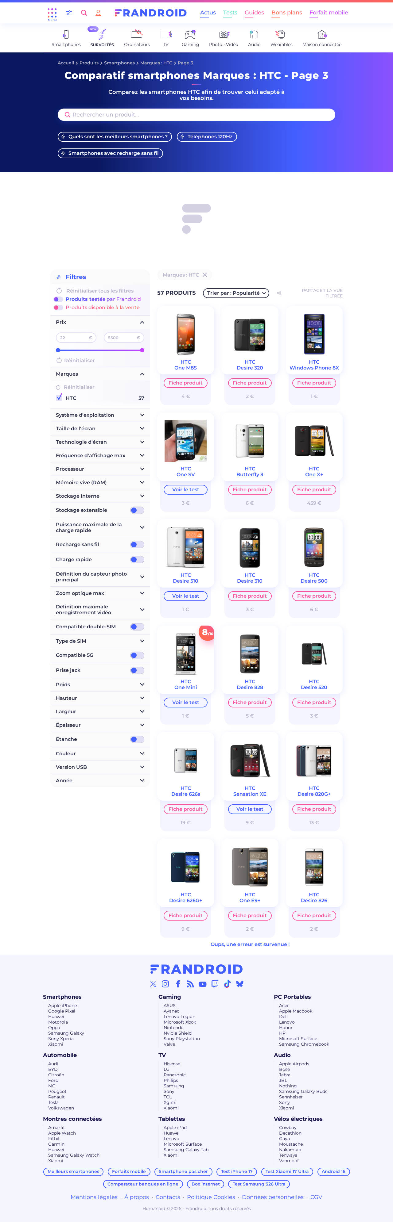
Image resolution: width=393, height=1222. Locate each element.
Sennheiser (291, 1097)
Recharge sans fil (77, 544)
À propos (136, 1197)
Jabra (284, 1075)
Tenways (288, 1155)
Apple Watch (62, 1133)
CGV (316, 1197)
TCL (168, 1097)
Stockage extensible (81, 510)
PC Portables (292, 997)
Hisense (172, 1064)
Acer (284, 1005)
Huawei (56, 1016)
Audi (53, 1064)
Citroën (56, 1075)
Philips (171, 1080)
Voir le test (185, 489)
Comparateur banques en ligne (142, 1184)
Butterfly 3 (249, 474)
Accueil (66, 63)
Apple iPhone (62, 1005)
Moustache (291, 1144)
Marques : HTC (156, 63)
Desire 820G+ (314, 794)
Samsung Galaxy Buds (303, 1091)
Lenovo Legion (179, 1016)
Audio (282, 1055)
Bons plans (286, 12)
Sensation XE (250, 794)
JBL (283, 1080)
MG (52, 1086)
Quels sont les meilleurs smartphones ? (118, 137)
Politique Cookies (211, 1197)
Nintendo (174, 1027)
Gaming (169, 997)
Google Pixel (61, 1011)
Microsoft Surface (298, 1038)
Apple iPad (175, 1127)
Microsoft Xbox (180, 1022)
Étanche (66, 739)
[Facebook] (178, 984)
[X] (153, 984)
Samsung (174, 1086)
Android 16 (333, 1171)
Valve (169, 1044)
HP (282, 1033)
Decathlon (290, 1133)
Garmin (56, 1144)
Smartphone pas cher (183, 1171)
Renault (56, 1097)
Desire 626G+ (185, 900)
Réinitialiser (79, 360)
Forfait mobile (328, 12)
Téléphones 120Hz (210, 137)
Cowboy (288, 1127)
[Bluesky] (240, 984)
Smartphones (119, 63)
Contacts (168, 1197)
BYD (53, 1069)
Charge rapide (74, 559)
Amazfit (56, 1127)
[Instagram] (165, 984)
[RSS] (190, 984)
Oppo (54, 1027)
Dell (283, 1016)
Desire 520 (314, 687)
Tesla (53, 1102)
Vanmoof (289, 1160)
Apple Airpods (294, 1064)
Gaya (284, 1138)
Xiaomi (55, 1044)
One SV (186, 474)
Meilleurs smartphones (73, 1171)
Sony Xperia (61, 1038)
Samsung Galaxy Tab (186, 1149)
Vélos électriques (298, 1119)
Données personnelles (273, 1197)
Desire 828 (250, 687)
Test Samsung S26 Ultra (259, 1184)
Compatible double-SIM (86, 627)
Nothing (288, 1086)
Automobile (60, 1055)
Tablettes (171, 1119)
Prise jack (68, 670)
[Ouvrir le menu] (52, 12)
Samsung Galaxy (66, 1033)
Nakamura (290, 1149)
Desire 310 (250, 581)
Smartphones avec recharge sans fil (113, 153)
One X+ (314, 474)
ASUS (170, 1005)
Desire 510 (185, 581)
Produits (89, 63)
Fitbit (54, 1138)
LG (166, 1069)
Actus (208, 12)
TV (162, 1055)
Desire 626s (185, 794)
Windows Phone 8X (314, 368)
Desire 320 (250, 368)
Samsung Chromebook (304, 1044)
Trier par (233, 293)
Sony (169, 1091)
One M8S (185, 368)
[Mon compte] (98, 13)
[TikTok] (227, 984)
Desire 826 (314, 900)
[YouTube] (203, 984)
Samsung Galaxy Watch (73, 1155)
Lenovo (287, 1022)
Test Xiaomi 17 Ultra (287, 1171)
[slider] (58, 350)
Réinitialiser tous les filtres (100, 291)
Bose (284, 1069)
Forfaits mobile (129, 1171)
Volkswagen (61, 1108)
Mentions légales (94, 1197)
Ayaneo (172, 1011)
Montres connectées (72, 1119)
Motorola (58, 1022)
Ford (53, 1080)
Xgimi (170, 1102)
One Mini (185, 687)
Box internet (206, 1184)
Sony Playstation (182, 1038)
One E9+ (249, 900)
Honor (286, 1027)
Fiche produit (186, 383)
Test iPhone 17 (237, 1171)
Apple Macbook (295, 1011)
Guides (254, 12)
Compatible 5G (74, 655)
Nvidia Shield (178, 1033)
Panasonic (175, 1075)
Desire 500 (314, 581)
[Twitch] (215, 984)
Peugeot (57, 1091)
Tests (230, 12)
